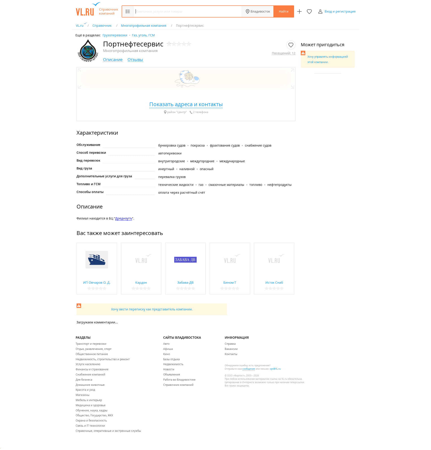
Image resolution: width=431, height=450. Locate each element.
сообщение (248, 368)
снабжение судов (258, 145)
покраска (198, 145)
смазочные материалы (226, 184)
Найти (283, 11)
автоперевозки (170, 153)
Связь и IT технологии (90, 425)
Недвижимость (173, 364)
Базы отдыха (171, 359)
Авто (166, 343)
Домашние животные (90, 384)
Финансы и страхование (92, 369)
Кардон (141, 282)
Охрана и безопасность (91, 420)
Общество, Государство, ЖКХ (94, 415)
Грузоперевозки (115, 35)
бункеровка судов (171, 145)
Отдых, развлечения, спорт (94, 349)
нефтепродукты (279, 184)
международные (232, 161)
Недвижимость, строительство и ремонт (103, 359)
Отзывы (135, 59)
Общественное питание (92, 354)
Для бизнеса (84, 379)
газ (201, 184)
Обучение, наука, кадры (91, 410)
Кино (166, 354)
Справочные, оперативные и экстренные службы (108, 430)
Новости (168, 369)
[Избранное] (309, 11)
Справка (230, 343)
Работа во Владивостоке (179, 379)
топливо (255, 184)
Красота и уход (85, 389)
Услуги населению (88, 364)
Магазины (82, 395)
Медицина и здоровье (91, 405)
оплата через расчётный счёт (181, 192)
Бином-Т (229, 282)
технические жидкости (176, 184)
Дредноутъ (123, 218)
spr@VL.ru (275, 368)
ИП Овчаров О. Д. (96, 282)
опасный (206, 169)
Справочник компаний (108, 11)
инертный (166, 169)
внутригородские (171, 161)
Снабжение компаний (90, 374)
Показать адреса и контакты (186, 104)
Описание (113, 59)
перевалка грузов (172, 177)
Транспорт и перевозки (91, 343)
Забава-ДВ (185, 282)
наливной (187, 169)
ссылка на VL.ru (278, 379)
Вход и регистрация (340, 11)
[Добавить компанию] (299, 11)
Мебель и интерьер (89, 400)
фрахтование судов (225, 145)
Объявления (171, 374)
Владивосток (260, 11)
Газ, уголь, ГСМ (143, 35)
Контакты (231, 354)
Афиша (168, 349)
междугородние (202, 161)
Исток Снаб (274, 282)
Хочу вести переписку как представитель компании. (152, 309)
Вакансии (231, 349)
